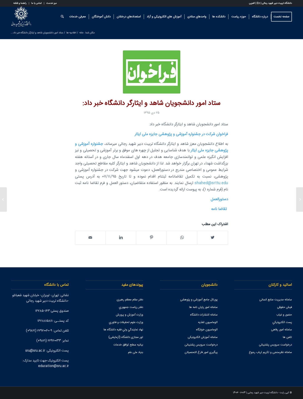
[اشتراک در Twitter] (212, 238)
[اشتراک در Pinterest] (151, 238)
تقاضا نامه (219, 209)
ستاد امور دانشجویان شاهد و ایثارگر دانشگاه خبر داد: (151, 103)
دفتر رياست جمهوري (131, 307)
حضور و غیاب (284, 314)
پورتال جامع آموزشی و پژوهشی (199, 299)
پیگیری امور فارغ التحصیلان (201, 352)
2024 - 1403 (239, 393)
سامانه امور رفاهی (281, 329)
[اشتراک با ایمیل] (90, 238)
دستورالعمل (219, 199)
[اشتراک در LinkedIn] (121, 238)
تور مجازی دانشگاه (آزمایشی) (125, 337)
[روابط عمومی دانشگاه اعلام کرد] (299, 199)
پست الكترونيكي (282, 322)
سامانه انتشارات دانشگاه (204, 314)
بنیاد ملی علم (135, 352)
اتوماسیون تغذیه (208, 322)
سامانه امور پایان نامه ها (203, 307)
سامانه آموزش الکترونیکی (203, 337)
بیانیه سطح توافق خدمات (128, 344)
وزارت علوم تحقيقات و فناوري (126, 322)
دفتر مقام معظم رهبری (130, 299)
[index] (151, 72)
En (258, 3)
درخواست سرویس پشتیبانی (275, 344)
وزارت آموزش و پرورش (129, 314)
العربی (252, 3)
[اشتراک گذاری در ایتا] (182, 238)
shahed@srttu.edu (211, 183)
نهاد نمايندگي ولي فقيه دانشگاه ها (123, 329)
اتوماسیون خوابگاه (207, 329)
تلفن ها (287, 337)
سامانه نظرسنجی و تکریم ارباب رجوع (270, 352)
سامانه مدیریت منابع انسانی (275, 299)
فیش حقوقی (284, 307)
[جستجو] (62, 17)
